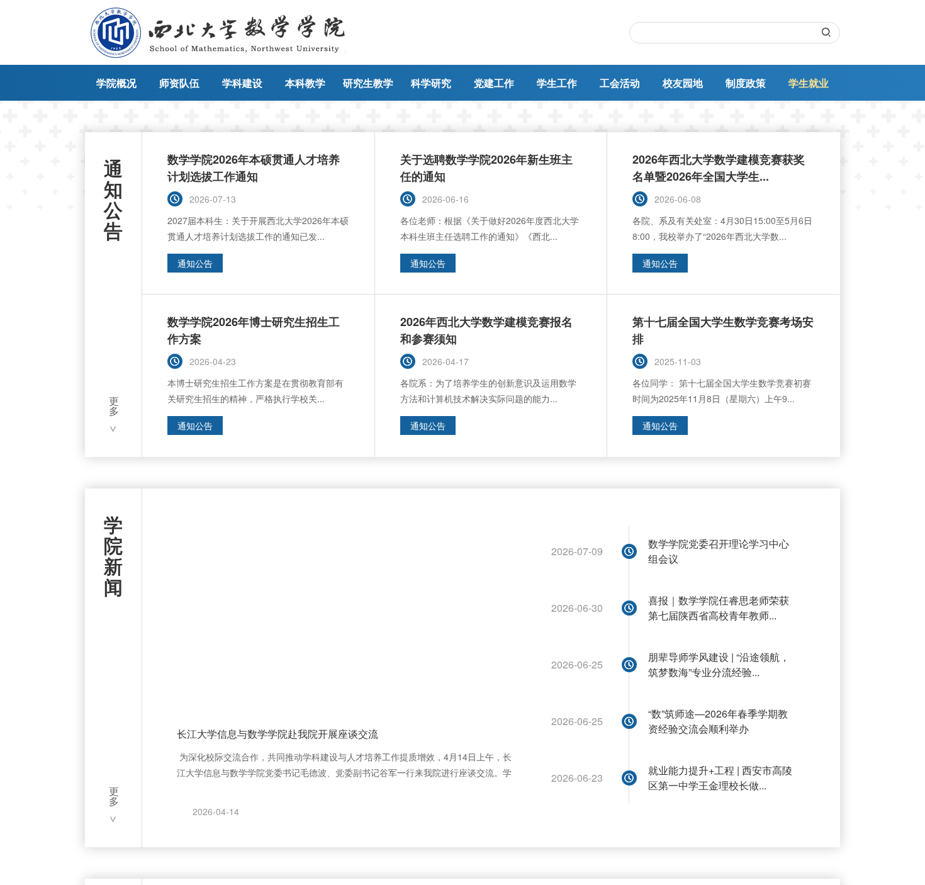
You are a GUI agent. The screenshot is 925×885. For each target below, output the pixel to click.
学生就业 (808, 83)
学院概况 (116, 83)
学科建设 (242, 83)
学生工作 (557, 83)
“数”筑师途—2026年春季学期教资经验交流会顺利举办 (718, 721)
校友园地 (683, 83)
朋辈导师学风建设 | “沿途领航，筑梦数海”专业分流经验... (719, 664)
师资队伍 (179, 83)
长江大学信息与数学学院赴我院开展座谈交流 (277, 733)
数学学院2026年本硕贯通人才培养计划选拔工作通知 (253, 167)
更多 (114, 407)
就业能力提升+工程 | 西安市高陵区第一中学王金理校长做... (720, 777)
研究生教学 (368, 83)
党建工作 (494, 83)
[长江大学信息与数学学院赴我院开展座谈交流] (346, 611)
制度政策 (746, 83)
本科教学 (305, 83)
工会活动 (620, 83)
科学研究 (431, 83)
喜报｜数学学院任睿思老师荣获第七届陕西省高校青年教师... (718, 608)
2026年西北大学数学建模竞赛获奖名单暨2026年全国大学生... (718, 167)
